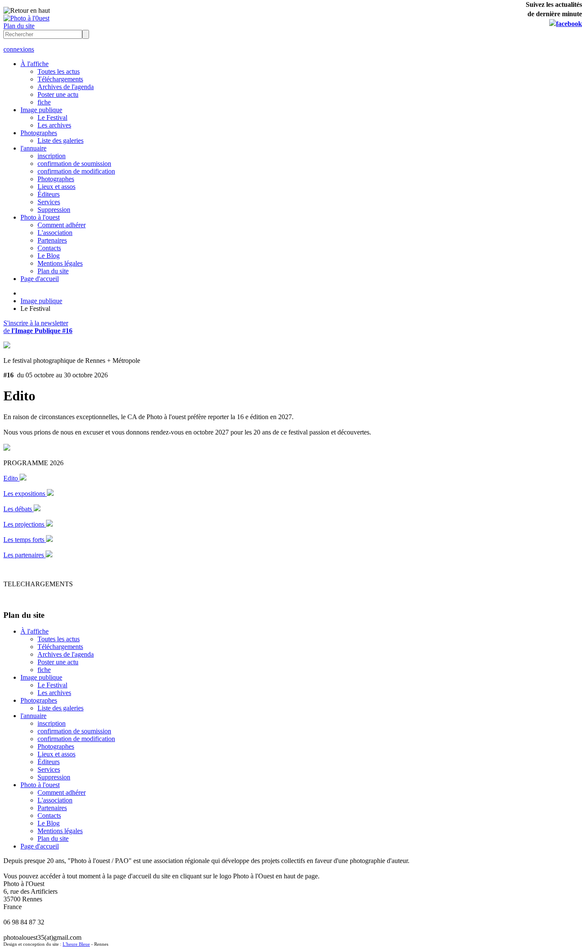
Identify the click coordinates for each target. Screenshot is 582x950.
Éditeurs (48, 194)
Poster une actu (57, 94)
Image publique (41, 109)
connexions (18, 49)
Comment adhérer (61, 225)
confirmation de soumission (74, 163)
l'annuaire (33, 148)
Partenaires (52, 240)
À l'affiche (34, 63)
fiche (44, 102)
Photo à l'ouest (40, 217)
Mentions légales (60, 263)
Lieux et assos (56, 186)
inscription (51, 155)
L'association (54, 232)
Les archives (54, 125)
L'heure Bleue (76, 944)
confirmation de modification (76, 171)
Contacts (49, 248)
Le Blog (48, 255)
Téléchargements (60, 79)
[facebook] (565, 23)
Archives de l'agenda (65, 86)
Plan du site (19, 25)
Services (48, 202)
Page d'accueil (39, 278)
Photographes (38, 132)
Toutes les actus (58, 71)
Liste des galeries (60, 140)
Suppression (53, 209)
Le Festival (52, 117)
